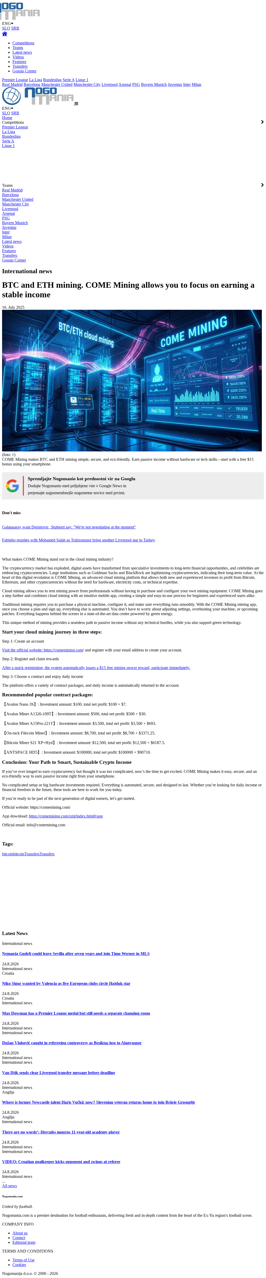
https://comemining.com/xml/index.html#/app (66, 816)
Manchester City (87, 84)
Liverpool (110, 84)
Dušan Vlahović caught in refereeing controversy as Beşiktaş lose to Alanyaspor (72, 1043)
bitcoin (7, 854)
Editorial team (23, 1242)
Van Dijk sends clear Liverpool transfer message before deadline (58, 1072)
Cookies (19, 1264)
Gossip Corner (24, 71)
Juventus (175, 84)
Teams (17, 47)
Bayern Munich (154, 84)
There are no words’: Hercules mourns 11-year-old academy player (61, 1132)
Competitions (23, 43)
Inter (187, 84)
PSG (136, 84)
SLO (6, 28)
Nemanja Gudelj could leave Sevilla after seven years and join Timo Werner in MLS (76, 953)
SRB (15, 28)
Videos (18, 57)
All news (9, 1186)
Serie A (69, 80)
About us (20, 1233)
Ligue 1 (82, 80)
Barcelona (32, 84)
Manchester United (56, 84)
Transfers (20, 66)
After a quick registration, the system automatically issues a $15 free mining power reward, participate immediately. (96, 667)
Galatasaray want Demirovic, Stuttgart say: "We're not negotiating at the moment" (69, 527)
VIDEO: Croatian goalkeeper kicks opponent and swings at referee (61, 1161)
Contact (18, 1237)
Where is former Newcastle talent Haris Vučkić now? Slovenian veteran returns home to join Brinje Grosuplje (98, 1102)
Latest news (22, 52)
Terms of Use (23, 1260)
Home (7, 117)
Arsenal (124, 84)
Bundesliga (52, 80)
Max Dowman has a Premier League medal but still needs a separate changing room (76, 1013)
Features (19, 61)
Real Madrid (12, 84)
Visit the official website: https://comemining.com (42, 650)
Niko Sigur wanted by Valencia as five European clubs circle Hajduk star (66, 983)
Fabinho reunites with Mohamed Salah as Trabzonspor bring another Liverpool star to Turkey (78, 540)
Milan (196, 84)
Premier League (15, 80)
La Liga (35, 80)
